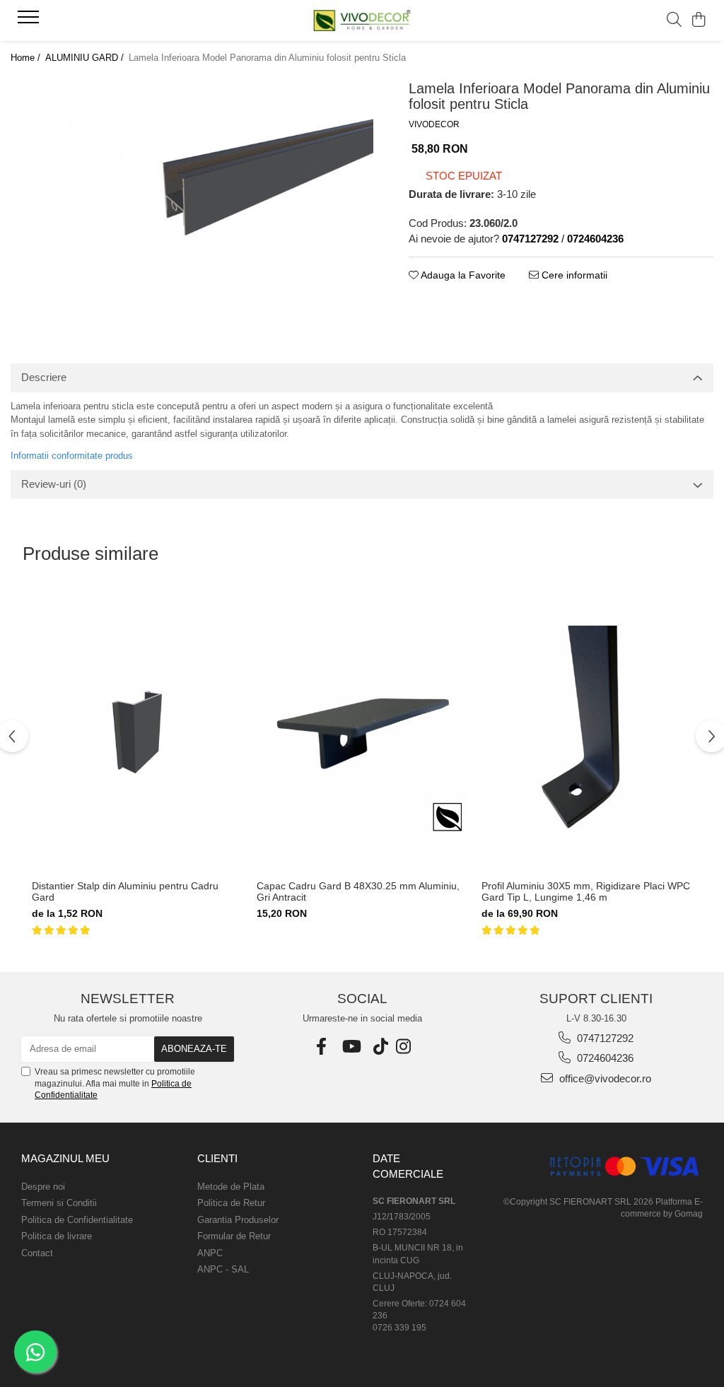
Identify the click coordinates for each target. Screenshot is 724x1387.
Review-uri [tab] (53, 484)
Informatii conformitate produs (72, 455)
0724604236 (604, 1058)
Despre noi (43, 1186)
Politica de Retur (231, 1203)
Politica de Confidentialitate (77, 1220)
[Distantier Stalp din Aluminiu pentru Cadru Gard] (137, 730)
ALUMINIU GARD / (86, 57)
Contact (37, 1253)
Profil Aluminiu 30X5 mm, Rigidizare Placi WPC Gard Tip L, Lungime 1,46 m (585, 891)
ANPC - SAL (223, 1269)
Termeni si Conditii (59, 1203)
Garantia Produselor (238, 1220)
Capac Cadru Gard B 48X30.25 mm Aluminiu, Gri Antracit (358, 891)
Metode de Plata (230, 1186)
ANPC (210, 1253)
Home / (27, 57)
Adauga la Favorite (462, 275)
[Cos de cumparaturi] (698, 20)
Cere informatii (573, 275)
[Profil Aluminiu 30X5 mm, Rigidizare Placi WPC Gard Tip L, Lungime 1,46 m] (586, 730)
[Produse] (30, 21)
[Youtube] (354, 1046)
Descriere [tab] (43, 377)
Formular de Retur (234, 1236)
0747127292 (604, 1038)
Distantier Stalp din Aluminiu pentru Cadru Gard (125, 891)
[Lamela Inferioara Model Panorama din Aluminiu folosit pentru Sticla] (192, 193)
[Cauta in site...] (674, 20)
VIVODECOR (434, 124)
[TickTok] (380, 1046)
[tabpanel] (192, 193)
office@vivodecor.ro (603, 1078)
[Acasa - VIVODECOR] (361, 20)
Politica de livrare (56, 1236)
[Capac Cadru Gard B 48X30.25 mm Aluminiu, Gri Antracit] (362, 730)
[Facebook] (325, 1046)
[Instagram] (403, 1046)
